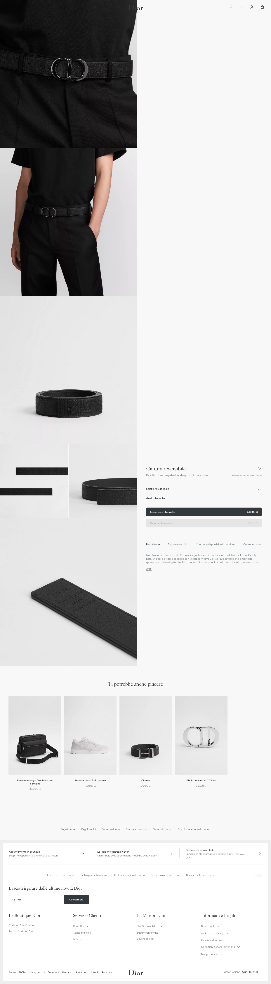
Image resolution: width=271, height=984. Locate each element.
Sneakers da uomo (136, 829)
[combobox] (204, 489)
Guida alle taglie (155, 498)
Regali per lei (68, 829)
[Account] (252, 7)
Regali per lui (88, 829)
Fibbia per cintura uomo (94, 875)
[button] (68, 74)
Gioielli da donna (162, 829)
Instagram (35, 972)
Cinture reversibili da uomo (129, 875)
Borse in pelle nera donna (200, 875)
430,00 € (204, 511)
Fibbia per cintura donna (61, 875)
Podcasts (107, 972)
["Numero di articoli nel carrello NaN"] (262, 7)
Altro (149, 568)
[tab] (153, 544)
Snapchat (81, 972)
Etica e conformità (147, 932)
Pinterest (67, 972)
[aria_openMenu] (9, 7)
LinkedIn (94, 972)
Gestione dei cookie (212, 940)
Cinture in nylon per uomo (165, 875)
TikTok (22, 972)
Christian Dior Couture (21, 925)
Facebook (53, 972)
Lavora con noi (145, 938)
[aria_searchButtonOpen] (231, 7)
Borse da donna (111, 829)
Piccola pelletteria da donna (194, 829)
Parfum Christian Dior (21, 931)
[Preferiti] (241, 7)
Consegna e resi (82, 932)
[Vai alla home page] (135, 7)
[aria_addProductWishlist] (259, 469)
